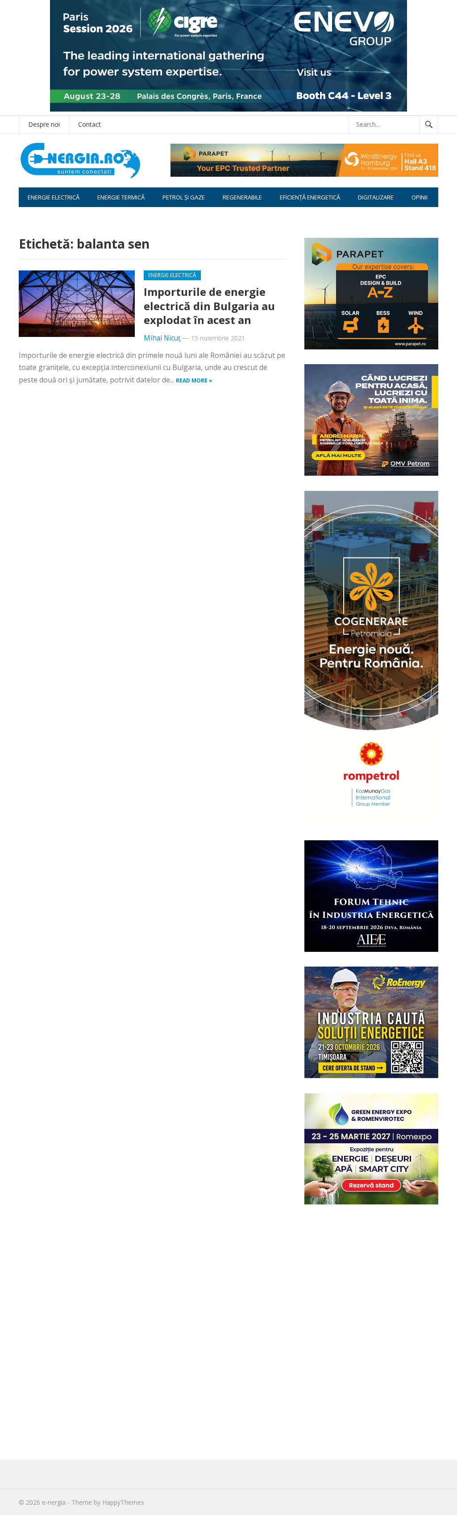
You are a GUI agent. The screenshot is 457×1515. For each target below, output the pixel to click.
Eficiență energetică (310, 197)
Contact (89, 124)
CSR (33, 217)
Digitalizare (376, 197)
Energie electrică (53, 197)
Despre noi (44, 124)
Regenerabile (242, 197)
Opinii (419, 197)
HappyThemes (123, 1502)
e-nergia (54, 1502)
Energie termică (121, 197)
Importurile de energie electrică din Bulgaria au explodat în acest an (209, 305)
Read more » (194, 380)
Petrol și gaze (183, 197)
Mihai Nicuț (162, 338)
